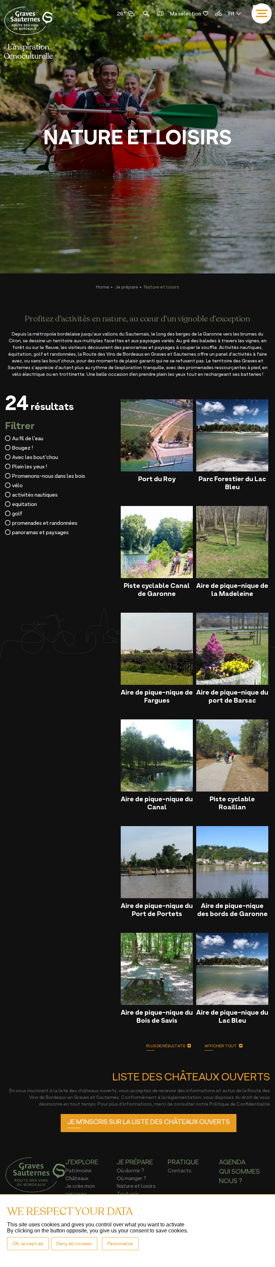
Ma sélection (185, 13)
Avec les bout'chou (35, 457)
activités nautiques (35, 494)
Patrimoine (78, 1170)
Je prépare (126, 287)
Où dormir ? (130, 1170)
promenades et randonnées (44, 522)
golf (17, 513)
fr (231, 13)
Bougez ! (22, 447)
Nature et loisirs (136, 1185)
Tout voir (128, 1193)
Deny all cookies (74, 1243)
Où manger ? (131, 1178)
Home (102, 287)
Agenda (232, 1162)
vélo (17, 485)
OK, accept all (27, 1243)
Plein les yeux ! (29, 466)
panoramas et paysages (40, 532)
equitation (24, 504)
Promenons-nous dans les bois (48, 475)
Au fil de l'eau (27, 438)
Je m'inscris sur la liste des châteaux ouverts (148, 1122)
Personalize (120, 1243)
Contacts (179, 1170)
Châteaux (77, 1178)
